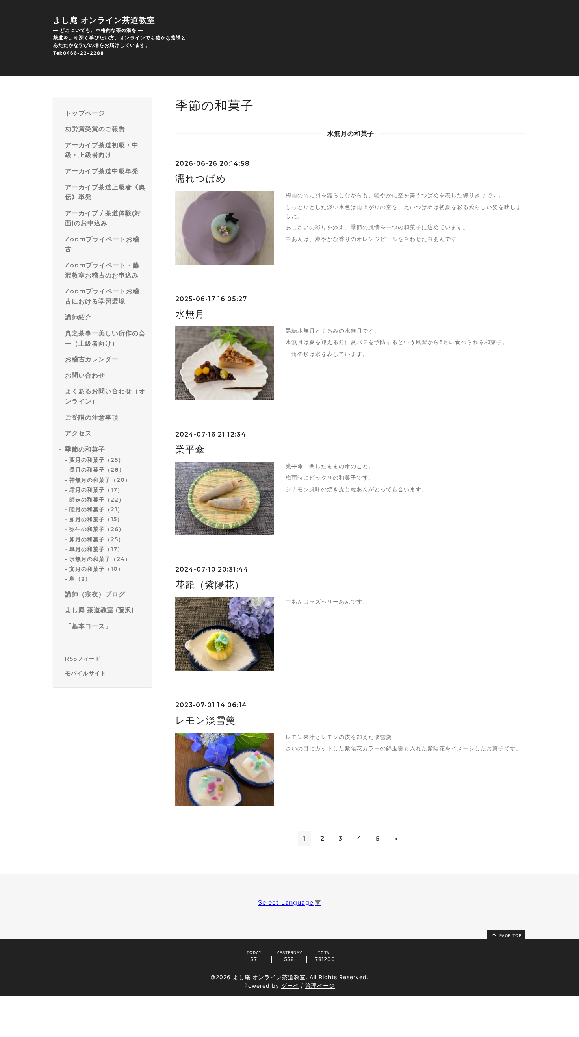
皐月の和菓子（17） (96, 549)
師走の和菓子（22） (96, 499)
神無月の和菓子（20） (100, 479)
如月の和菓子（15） (96, 519)
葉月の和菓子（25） (96, 459)
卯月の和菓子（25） (96, 539)
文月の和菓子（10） (96, 568)
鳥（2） (80, 579)
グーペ (290, 985)
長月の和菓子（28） (97, 470)
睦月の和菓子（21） (96, 509)
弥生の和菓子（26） (96, 529)
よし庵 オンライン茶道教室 (104, 20)
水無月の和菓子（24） (100, 559)
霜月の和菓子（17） (96, 489)
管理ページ (320, 985)
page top (509, 935)
